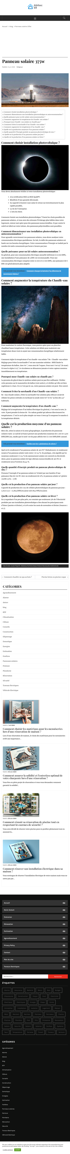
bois (48, 990)
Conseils (6, 627)
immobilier (8, 1008)
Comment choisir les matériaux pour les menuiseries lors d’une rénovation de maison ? (32, 730)
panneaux (50, 1014)
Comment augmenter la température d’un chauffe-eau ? (24, 127)
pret (28, 1020)
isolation (34, 1008)
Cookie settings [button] (8, 1150)
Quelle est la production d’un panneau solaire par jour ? (24, 134)
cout (44, 996)
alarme (7, 990)
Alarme (6, 598)
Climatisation (8, 617)
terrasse (30, 1032)
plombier (18, 1020)
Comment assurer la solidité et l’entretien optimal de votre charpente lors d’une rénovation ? (33, 777)
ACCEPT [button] (17, 1150)
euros (52, 1002)
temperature (54, 566)
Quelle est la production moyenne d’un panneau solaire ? (24, 129)
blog (12, 566)
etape (42, 1002)
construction (23, 996)
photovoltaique (32, 566)
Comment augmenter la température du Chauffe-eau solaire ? (26, 119)
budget (58, 990)
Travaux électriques (11, 685)
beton (40, 990)
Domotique (7, 641)
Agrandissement (9, 593)
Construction (8, 632)
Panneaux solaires (10, 661)
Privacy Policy (9, 945)
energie (33, 1002)
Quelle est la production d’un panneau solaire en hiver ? (24, 137)
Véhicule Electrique (10, 690)
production (41, 566)
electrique (8, 1002)
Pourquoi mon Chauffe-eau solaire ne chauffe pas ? (22, 122)
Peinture (6, 666)
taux (6, 1032)
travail (40, 1032)
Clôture (6, 622)
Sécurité (6, 681)
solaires (39, 1026)
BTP (4, 612)
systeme (60, 1026)
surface (49, 1026)
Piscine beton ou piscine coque (54, 577)
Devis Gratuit (9, 910)
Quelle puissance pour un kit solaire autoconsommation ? (24, 117)
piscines (7, 1020)
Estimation (7, 651)
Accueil (7, 903)
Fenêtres (6, 656)
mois (6, 1014)
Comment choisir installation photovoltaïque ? (21, 112)
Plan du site (8, 960)
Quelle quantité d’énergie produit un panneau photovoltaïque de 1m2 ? (29, 132)
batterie (30, 990)
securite (17, 1026)
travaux (51, 1032)
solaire (47, 566)
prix (36, 1020)
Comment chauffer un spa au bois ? (18, 577)
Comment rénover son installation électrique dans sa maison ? (33, 870)
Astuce (5, 602)
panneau (23, 566)
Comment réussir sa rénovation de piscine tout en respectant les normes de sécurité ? (31, 823)
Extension (8, 917)
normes (27, 1014)
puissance (46, 1020)
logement (46, 1008)
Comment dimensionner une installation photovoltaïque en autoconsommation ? (33, 114)
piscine (61, 1014)
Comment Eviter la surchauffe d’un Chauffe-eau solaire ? (24, 124)
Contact (7, 952)
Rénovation (7, 676)
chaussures (8, 996)
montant (16, 1014)
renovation (59, 1020)
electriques (21, 1002)
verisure (62, 1032)
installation (22, 1008)
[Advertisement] (35, 42)
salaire (6, 1026)
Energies (6, 646)
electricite (54, 996)
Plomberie (7, 671)
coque (35, 996)
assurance (18, 990)
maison (57, 1008)
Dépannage (7, 637)
